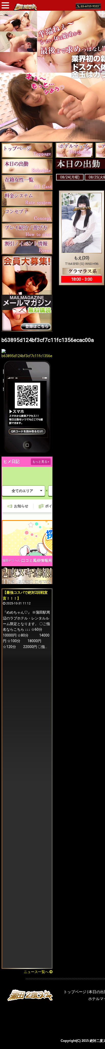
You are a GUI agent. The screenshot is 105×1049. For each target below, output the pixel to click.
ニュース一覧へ (36, 972)
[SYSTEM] (27, 198)
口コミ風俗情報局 (36, 560)
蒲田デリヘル (11, 560)
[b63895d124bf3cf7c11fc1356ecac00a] (27, 356)
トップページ (74, 992)
